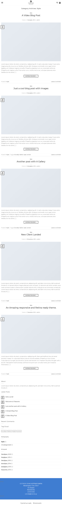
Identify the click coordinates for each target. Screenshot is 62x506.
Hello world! (9, 397)
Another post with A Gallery (31, 161)
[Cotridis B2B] (31, 2)
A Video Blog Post (31, 15)
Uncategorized (6, 445)
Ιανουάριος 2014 (6, 463)
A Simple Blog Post (11, 411)
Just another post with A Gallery (15, 406)
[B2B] (2, 3)
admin (38, 20)
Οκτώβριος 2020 (6, 454)
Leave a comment (56, 81)
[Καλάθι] (60, 2)
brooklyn (17, 154)
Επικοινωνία (37, 503)
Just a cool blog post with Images (31, 88)
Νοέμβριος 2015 (6, 457)
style (25, 154)
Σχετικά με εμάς (26, 503)
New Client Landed (31, 234)
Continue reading (31, 76)
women (29, 154)
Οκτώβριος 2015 (6, 460)
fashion (21, 154)
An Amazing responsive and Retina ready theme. (31, 307)
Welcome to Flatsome (12, 401)
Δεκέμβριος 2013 (6, 466)
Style (31, 13)
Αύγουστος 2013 (6, 470)
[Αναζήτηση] (57, 2)
